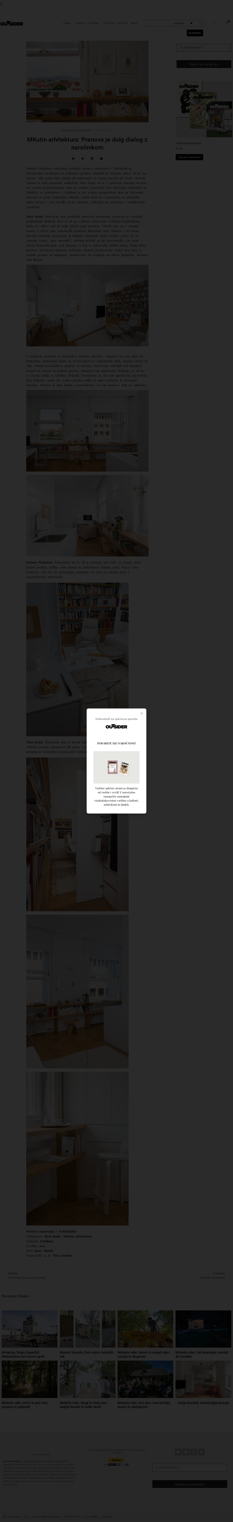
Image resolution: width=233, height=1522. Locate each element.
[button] (141, 713)
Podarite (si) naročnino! (116, 743)
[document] (116, 761)
